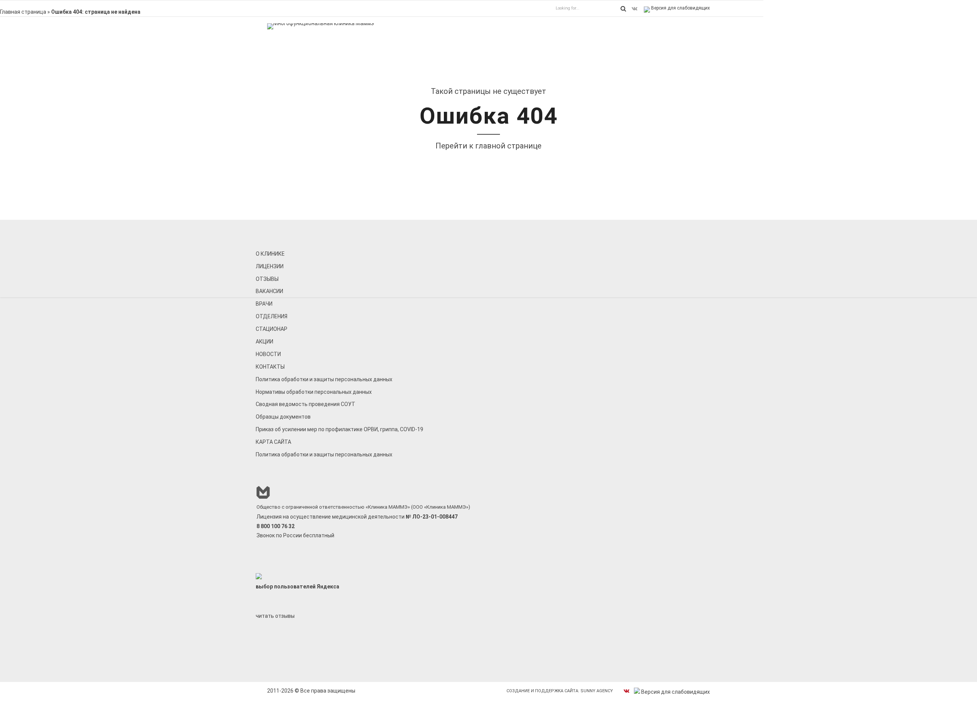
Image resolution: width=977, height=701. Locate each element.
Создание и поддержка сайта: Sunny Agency (559, 690)
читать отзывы (275, 616)
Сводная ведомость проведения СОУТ (305, 404)
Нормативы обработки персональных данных (314, 392)
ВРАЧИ (264, 304)
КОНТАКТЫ (270, 367)
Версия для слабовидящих (680, 8)
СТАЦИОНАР (271, 329)
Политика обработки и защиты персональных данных (324, 379)
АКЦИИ (264, 341)
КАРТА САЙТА (273, 442)
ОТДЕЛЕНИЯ (271, 316)
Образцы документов (283, 417)
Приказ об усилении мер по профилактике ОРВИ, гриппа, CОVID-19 (339, 429)
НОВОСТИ (268, 354)
